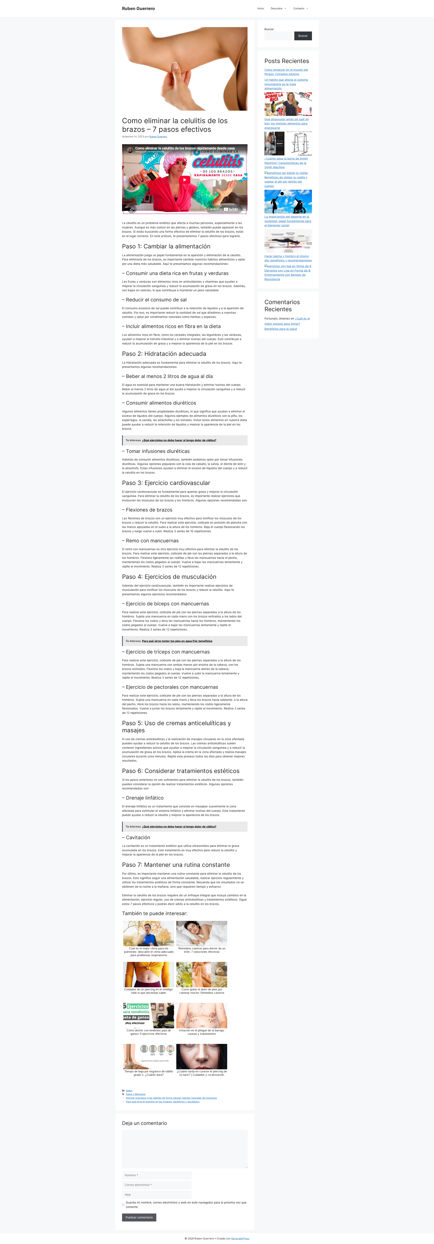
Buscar (269, 29)
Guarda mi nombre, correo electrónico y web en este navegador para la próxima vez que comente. (186, 1205)
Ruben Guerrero (138, 8)
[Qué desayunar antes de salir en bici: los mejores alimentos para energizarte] (288, 104)
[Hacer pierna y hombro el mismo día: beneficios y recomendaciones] (288, 241)
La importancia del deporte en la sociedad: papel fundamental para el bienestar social (287, 221)
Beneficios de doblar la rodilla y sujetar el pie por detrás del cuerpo (285, 182)
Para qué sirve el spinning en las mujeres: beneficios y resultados (163, 1101)
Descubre (276, 8)
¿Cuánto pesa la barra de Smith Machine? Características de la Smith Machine (286, 163)
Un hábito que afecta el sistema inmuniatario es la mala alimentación (286, 84)
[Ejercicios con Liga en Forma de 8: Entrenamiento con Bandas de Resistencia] (287, 266)
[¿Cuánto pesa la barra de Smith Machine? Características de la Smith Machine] (288, 144)
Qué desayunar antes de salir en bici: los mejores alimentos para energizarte (286, 124)
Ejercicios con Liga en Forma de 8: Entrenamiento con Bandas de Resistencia (287, 275)
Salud (129, 1090)
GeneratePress (240, 1238)
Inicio (261, 8)
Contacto (298, 8)
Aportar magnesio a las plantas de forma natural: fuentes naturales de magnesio (171, 1097)
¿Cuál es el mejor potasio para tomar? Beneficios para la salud (287, 324)
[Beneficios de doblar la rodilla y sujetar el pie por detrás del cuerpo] (286, 173)
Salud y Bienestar (135, 1094)
